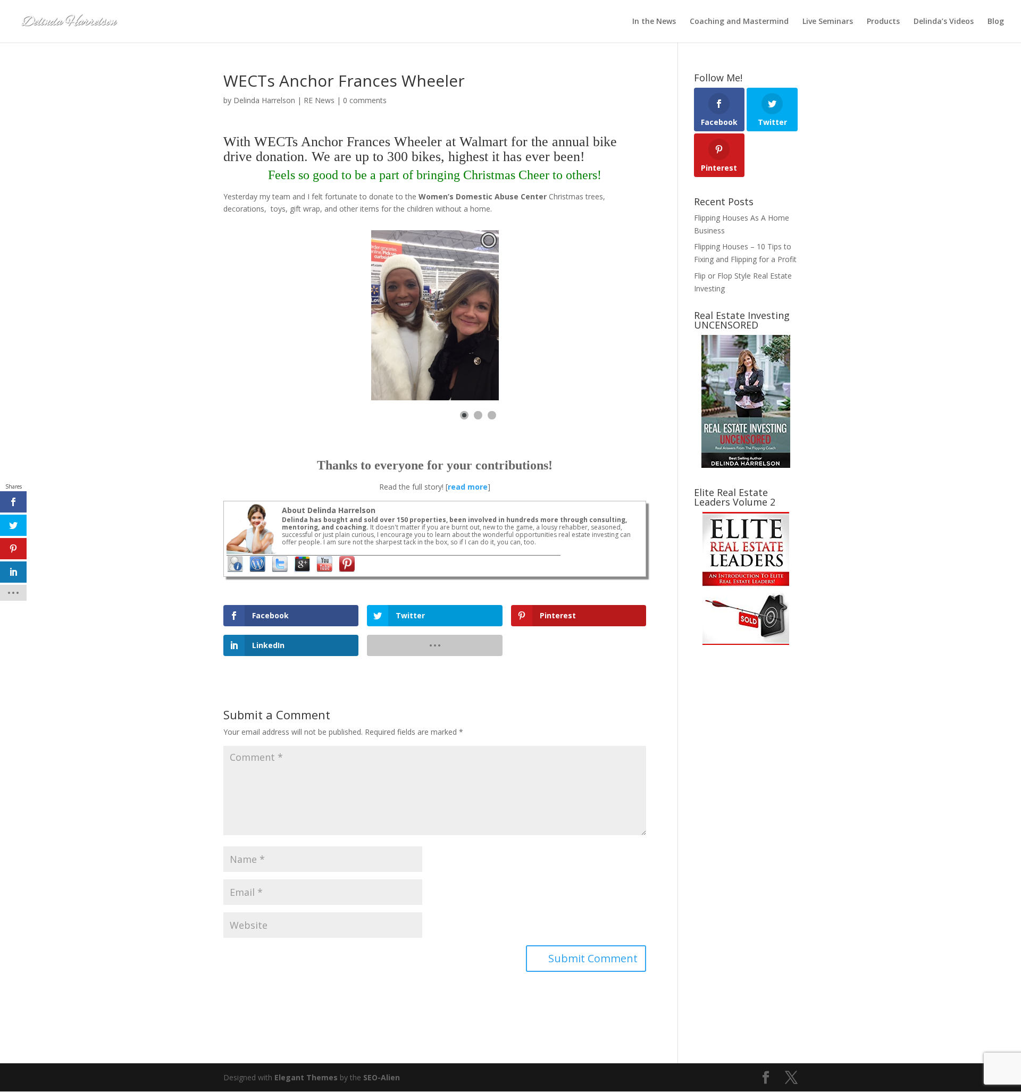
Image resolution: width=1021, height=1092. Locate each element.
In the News (654, 22)
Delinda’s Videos (944, 22)
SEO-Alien (381, 1077)
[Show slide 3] (492, 415)
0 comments (365, 100)
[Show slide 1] (464, 415)
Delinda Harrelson (264, 100)
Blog (995, 22)
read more (468, 487)
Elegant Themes (306, 1077)
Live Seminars (827, 22)
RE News (319, 100)
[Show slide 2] (478, 415)
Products (883, 22)
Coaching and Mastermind (739, 22)
